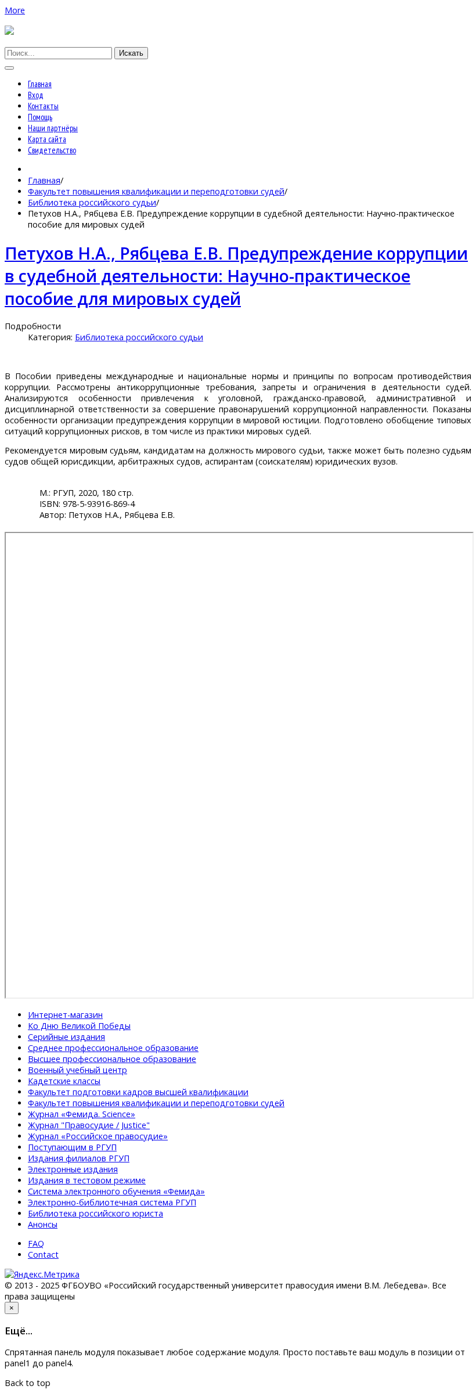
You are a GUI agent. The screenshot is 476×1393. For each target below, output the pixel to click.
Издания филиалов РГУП (78, 1158)
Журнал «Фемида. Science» (81, 1114)
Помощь (40, 117)
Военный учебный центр (77, 1069)
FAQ (36, 1243)
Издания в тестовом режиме (87, 1180)
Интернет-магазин (65, 1014)
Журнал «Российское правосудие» (98, 1136)
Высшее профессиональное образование (112, 1058)
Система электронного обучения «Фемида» (116, 1191)
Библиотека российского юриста (95, 1213)
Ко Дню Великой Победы (79, 1025)
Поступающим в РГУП (72, 1147)
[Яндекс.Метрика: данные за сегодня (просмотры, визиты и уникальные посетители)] (42, 1274)
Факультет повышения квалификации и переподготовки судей (156, 191)
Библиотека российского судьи (92, 202)
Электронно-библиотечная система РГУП (112, 1202)
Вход (36, 94)
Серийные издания (66, 1036)
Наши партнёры (53, 128)
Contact (43, 1254)
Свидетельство (52, 150)
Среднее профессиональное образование (113, 1047)
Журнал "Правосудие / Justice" (89, 1125)
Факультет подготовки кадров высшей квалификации (138, 1091)
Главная (40, 83)
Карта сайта (47, 139)
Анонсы (42, 1224)
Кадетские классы (64, 1080)
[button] (15, 10)
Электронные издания (73, 1169)
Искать (131, 53)
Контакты (43, 105)
